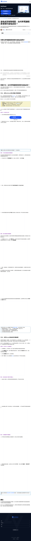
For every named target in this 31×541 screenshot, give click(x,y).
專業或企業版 (15, 327)
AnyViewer (1, 18)
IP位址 (13, 355)
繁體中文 (15, 529)
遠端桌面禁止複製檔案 (10, 492)
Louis (4, 29)
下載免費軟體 (5, 11)
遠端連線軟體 (26, 41)
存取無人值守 (18, 103)
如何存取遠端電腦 (5, 18)
